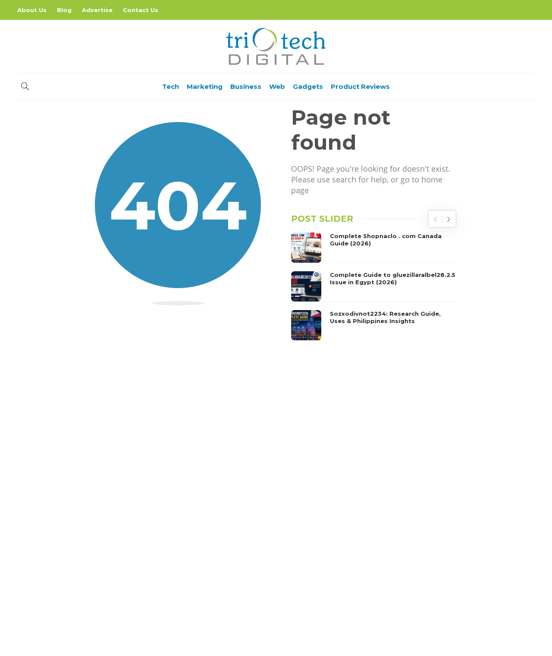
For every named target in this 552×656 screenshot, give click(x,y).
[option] (374, 286)
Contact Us (140, 9)
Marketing (205, 86)
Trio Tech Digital (454, 543)
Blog (64, 9)
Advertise (97, 9)
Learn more (49, 561)
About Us (32, 9)
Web (277, 86)
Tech (170, 86)
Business (245, 86)
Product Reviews (360, 86)
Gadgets (308, 86)
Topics (454, 528)
